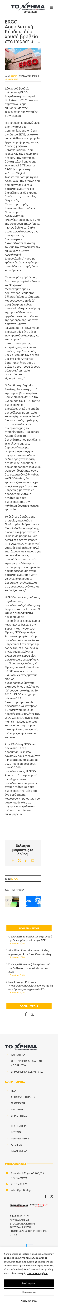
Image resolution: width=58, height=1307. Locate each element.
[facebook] (45, 1196)
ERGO (14, 878)
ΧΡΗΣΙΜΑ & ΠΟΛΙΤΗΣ (23, 1096)
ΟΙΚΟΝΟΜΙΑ (18, 1103)
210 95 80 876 (19, 1183)
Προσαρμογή (29, 1291)
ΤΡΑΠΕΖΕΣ (17, 1109)
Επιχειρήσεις (11, 78)
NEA (13, 1090)
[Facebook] (26, 1014)
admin (14, 75)
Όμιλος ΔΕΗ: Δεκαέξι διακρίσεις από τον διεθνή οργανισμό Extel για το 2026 (29, 968)
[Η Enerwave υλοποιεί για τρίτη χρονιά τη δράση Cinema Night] (12, 901)
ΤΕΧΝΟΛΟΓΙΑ (19, 1125)
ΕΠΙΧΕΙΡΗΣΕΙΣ (19, 1115)
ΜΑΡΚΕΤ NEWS (20, 1138)
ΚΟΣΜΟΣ (16, 1132)
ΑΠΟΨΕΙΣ (16, 1144)
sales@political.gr (21, 1190)
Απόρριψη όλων (29, 1300)
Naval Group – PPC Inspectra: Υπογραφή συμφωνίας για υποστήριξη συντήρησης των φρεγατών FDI (30, 985)
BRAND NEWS (19, 1150)
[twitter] (51, 1196)
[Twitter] (32, 1014)
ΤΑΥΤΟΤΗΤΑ (18, 1054)
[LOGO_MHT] (29, 1245)
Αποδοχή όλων (29, 1283)
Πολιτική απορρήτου (37, 1273)
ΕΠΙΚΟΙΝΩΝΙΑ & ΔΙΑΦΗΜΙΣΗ (27, 1071)
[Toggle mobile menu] (51, 7)
